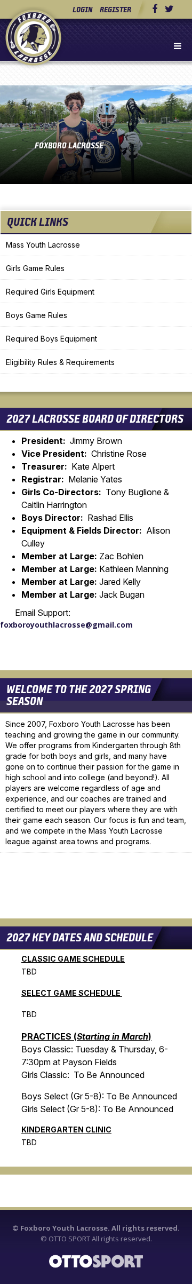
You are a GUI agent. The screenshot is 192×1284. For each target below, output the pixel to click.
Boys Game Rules (36, 315)
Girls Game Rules (35, 268)
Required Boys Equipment (51, 338)
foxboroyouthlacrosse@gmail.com (66, 625)
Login (82, 9)
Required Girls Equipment (50, 291)
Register (115, 9)
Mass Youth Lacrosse (43, 244)
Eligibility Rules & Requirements (60, 362)
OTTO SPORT (69, 1238)
